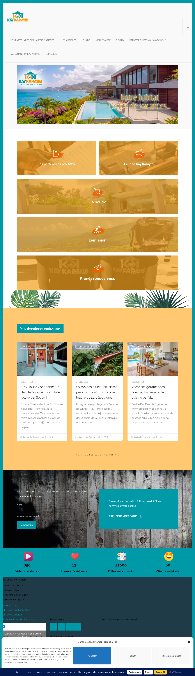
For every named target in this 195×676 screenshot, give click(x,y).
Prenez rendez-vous (123, 516)
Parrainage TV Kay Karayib (25, 54)
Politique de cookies (11, 614)
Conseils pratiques (32, 346)
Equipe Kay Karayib (31, 437)
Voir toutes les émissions (95, 455)
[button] (188, 641)
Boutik (120, 40)
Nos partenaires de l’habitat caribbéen (32, 40)
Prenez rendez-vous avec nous (148, 40)
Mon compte (103, 40)
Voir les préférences (171, 656)
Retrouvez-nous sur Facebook (17, 619)
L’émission (51, 54)
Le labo (86, 40)
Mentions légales (9, 605)
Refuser (132, 656)
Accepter (92, 656)
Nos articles (68, 40)
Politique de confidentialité (15, 610)
